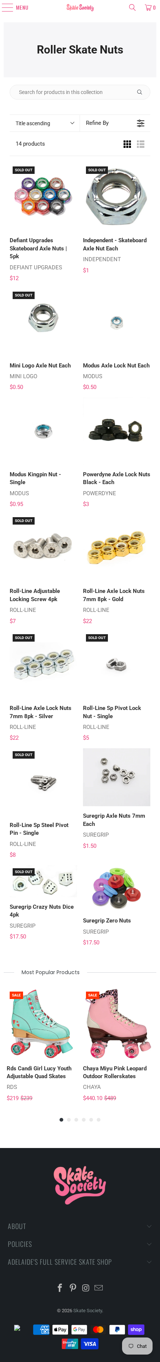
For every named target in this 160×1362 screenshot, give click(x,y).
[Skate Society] (80, 7)
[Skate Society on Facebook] (60, 1288)
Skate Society (87, 1310)
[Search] (132, 7)
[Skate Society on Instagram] (86, 1288)
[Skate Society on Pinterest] (73, 1288)
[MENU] (4, 7)
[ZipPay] (23, 1329)
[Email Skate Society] (99, 1288)
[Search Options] (142, 92)
